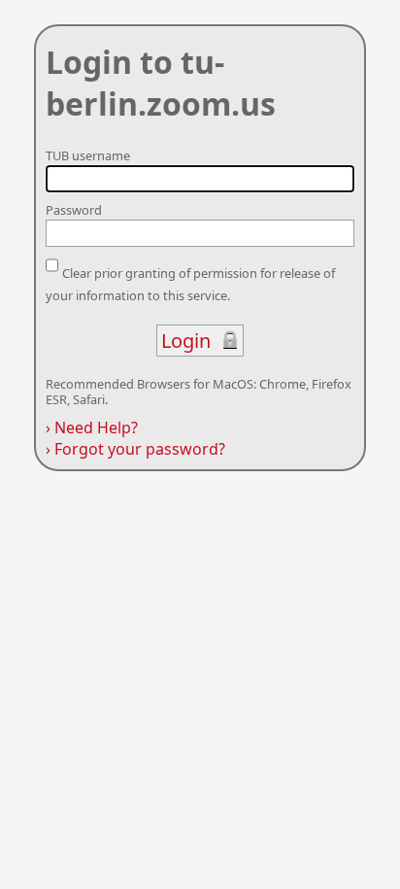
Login (186, 340)
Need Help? (92, 427)
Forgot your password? (135, 449)
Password (74, 210)
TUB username (88, 155)
